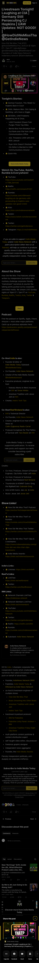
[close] (35, 918)
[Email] (22, 954)
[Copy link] (6, 954)
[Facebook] (14, 954)
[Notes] (30, 954)
